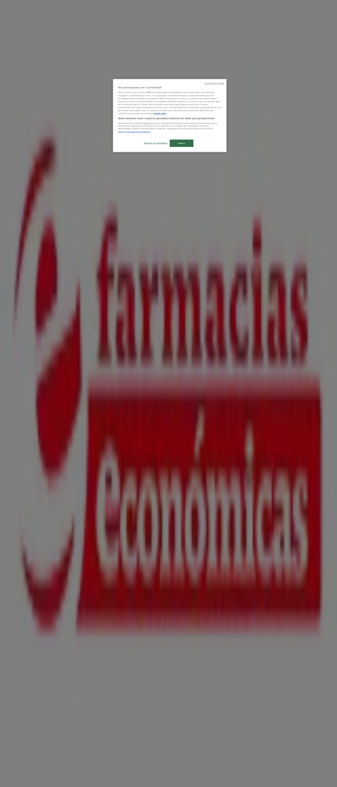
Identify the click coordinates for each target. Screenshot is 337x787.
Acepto (181, 143)
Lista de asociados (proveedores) (134, 132)
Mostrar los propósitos (156, 143)
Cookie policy (160, 113)
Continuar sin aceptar (214, 83)
